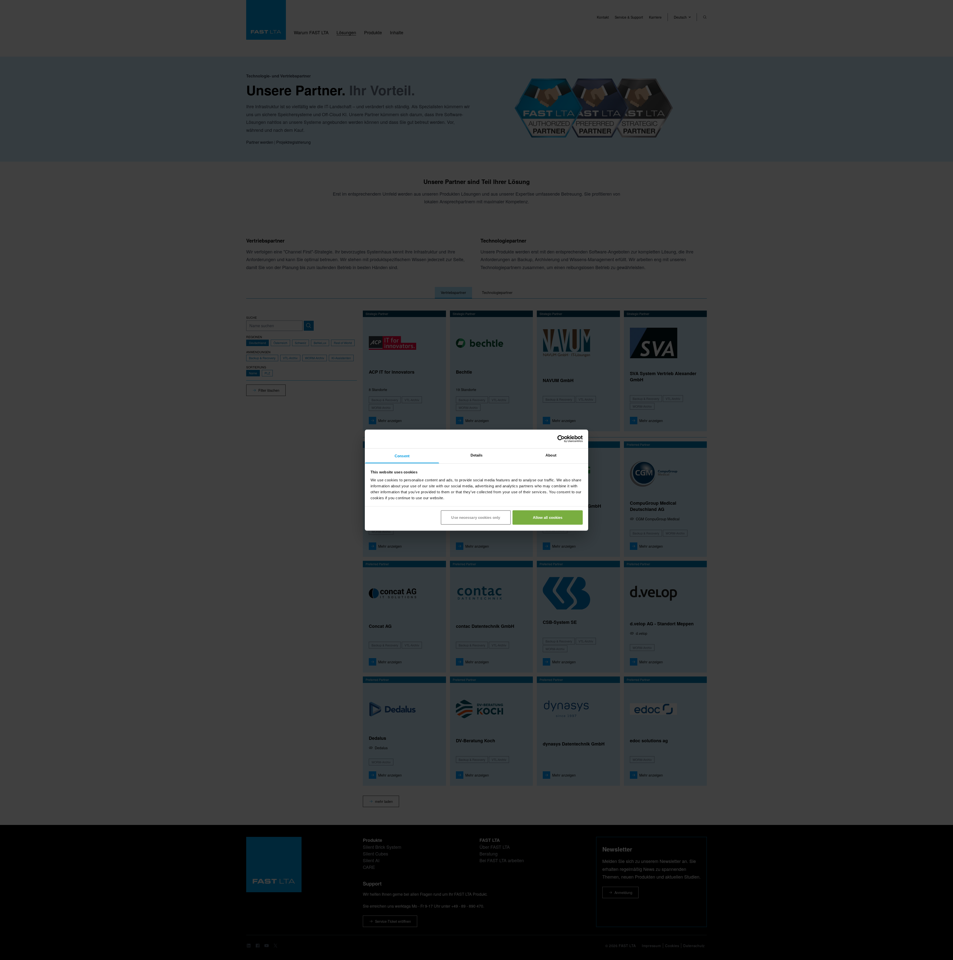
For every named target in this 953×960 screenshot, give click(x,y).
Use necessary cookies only (475, 517)
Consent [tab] (402, 456)
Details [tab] (477, 455)
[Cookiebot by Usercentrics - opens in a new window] (561, 439)
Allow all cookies (548, 517)
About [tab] (550, 455)
